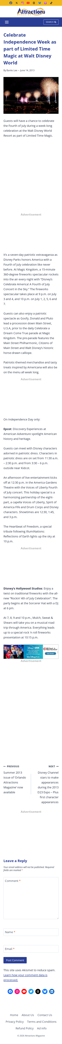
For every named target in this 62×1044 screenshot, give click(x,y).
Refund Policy (25, 1028)
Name (10, 932)
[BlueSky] (40, 3)
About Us (28, 1015)
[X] (16, 3)
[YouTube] (28, 3)
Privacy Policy (15, 1022)
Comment (13, 881)
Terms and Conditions (42, 1022)
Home (14, 1015)
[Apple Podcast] (45, 3)
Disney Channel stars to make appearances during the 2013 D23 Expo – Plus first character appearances (48, 784)
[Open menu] (6, 22)
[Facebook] (11, 3)
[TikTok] (51, 3)
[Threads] (34, 3)
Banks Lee (11, 70)
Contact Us (44, 1015)
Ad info (42, 1028)
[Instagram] (22, 3)
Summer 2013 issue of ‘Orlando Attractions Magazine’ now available (14, 779)
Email (10, 949)
